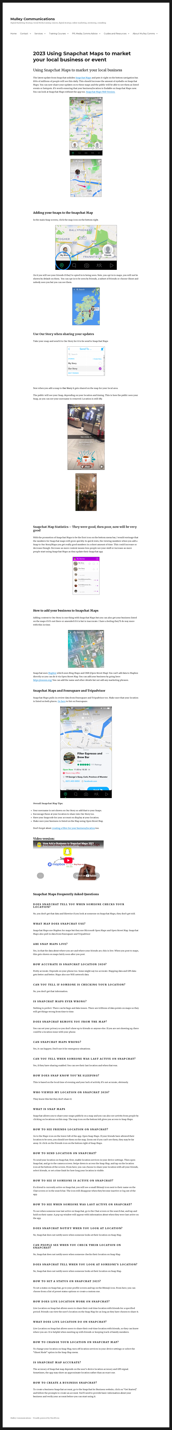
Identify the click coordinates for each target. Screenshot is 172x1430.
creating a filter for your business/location (73, 828)
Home (13, 33)
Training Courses (57, 33)
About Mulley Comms (144, 33)
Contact (24, 33)
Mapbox (52, 673)
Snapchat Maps (83, 77)
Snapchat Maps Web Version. (100, 92)
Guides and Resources (115, 33)
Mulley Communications (32, 19)
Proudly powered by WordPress (46, 1418)
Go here (62, 701)
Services (39, 33)
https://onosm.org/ (42, 680)
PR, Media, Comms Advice (85, 33)
